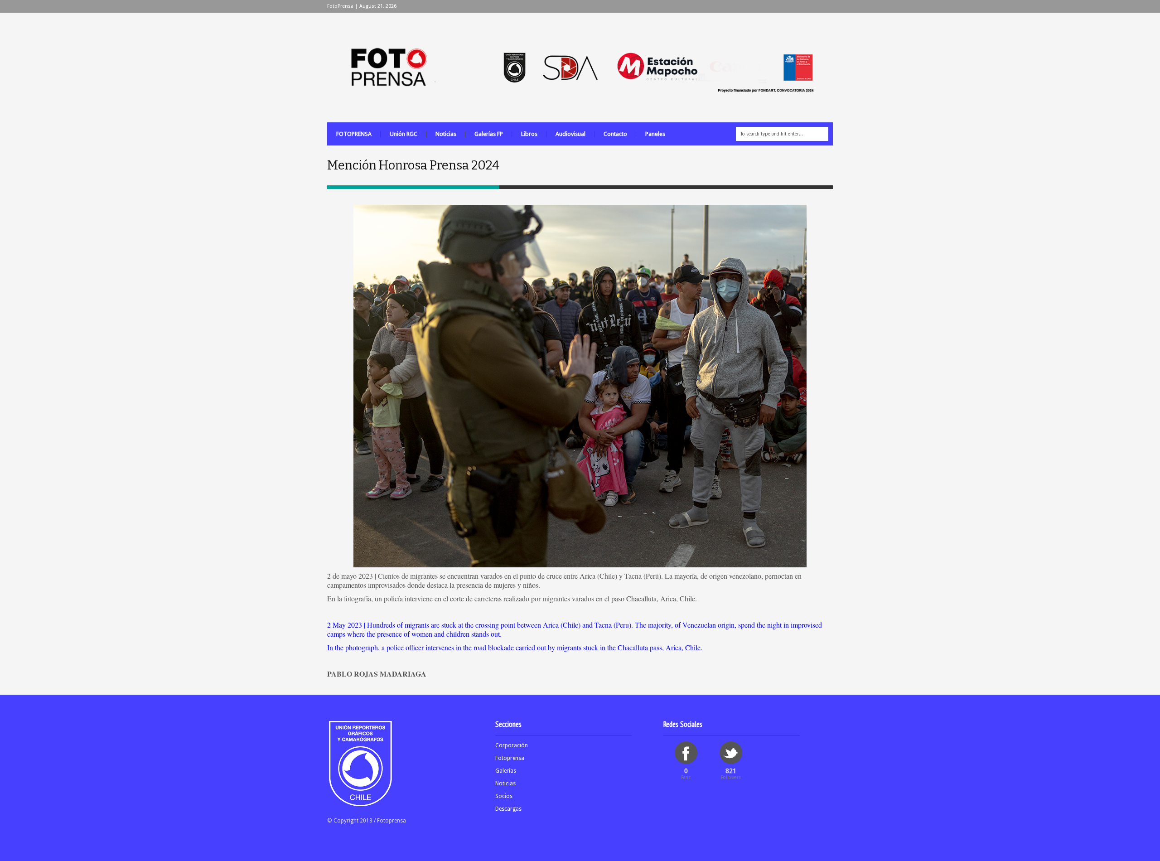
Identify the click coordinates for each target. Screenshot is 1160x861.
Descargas (508, 809)
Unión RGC (403, 134)
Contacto (615, 134)
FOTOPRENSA (354, 134)
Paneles (655, 134)
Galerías (505, 771)
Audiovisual (570, 134)
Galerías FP (488, 134)
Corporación (511, 745)
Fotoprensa (509, 758)
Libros (529, 134)
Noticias (445, 134)
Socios (503, 796)
